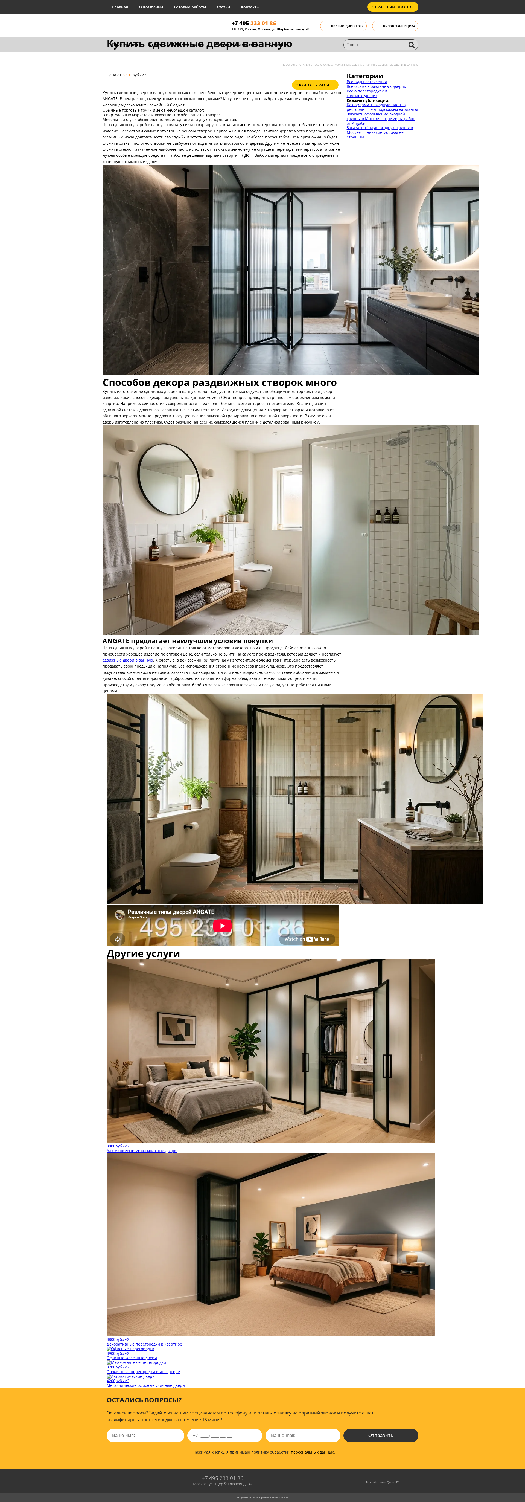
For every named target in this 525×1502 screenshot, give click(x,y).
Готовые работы (190, 7)
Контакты (250, 7)
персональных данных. (313, 1452)
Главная (120, 7)
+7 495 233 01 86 (222, 1478)
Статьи (223, 7)
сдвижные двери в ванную (128, 660)
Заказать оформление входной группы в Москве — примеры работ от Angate (381, 118)
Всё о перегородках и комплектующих (367, 93)
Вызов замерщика (399, 26)
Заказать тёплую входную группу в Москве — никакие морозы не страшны (380, 132)
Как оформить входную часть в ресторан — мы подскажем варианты (382, 107)
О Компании (151, 7)
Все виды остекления (367, 81)
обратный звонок (393, 7)
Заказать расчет (315, 85)
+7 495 (254, 23)
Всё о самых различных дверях (376, 86)
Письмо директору (347, 26)
